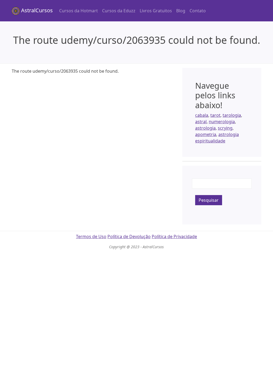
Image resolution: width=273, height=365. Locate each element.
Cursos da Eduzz (118, 11)
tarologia (232, 115)
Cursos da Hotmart (78, 11)
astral (201, 122)
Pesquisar (209, 200)
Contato (198, 11)
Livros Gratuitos (156, 11)
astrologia (205, 128)
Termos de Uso (91, 236)
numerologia (222, 122)
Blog (180, 11)
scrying (225, 128)
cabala (201, 115)
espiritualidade (210, 141)
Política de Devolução (129, 236)
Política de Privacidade (174, 236)
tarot (215, 115)
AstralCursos (36, 10)
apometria (205, 134)
